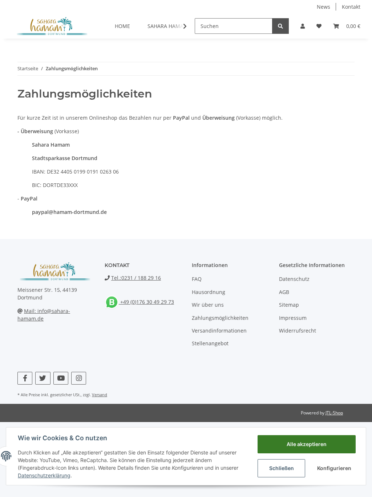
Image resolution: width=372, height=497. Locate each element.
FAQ (197, 278)
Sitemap (289, 304)
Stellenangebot (210, 343)
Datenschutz (294, 278)
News (323, 6)
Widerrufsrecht (297, 330)
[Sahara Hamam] (52, 25)
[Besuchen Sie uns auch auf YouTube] (60, 378)
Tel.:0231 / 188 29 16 (136, 277)
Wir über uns (208, 304)
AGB (284, 292)
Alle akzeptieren (307, 444)
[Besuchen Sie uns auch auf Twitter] (42, 378)
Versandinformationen (219, 330)
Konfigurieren (334, 468)
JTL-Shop (334, 413)
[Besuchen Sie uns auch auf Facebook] (24, 378)
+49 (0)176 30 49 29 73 (146, 301)
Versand (99, 394)
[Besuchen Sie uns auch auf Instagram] (78, 378)
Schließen (281, 468)
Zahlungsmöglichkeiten (220, 317)
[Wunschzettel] (319, 26)
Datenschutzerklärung (44, 475)
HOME (122, 26)
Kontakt (351, 6)
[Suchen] (280, 26)
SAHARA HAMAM (167, 26)
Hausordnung (208, 292)
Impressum (293, 317)
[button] (303, 26)
